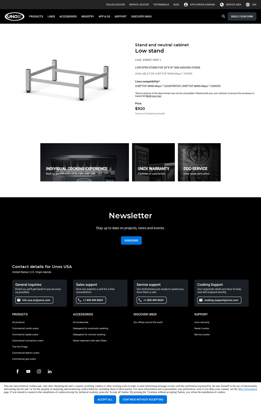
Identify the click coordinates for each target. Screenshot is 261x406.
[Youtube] (28, 371)
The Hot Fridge (20, 346)
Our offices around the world (148, 322)
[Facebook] (17, 371)
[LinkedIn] (49, 371)
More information (247, 389)
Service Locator (202, 334)
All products (18, 322)
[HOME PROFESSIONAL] (16, 16)
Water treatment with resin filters (90, 340)
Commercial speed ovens (25, 334)
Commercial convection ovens (27, 340)
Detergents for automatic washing (90, 328)
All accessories (80, 322)
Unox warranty (201, 322)
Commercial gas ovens (24, 359)
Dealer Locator (201, 328)
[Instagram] (39, 371)
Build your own (153, 96)
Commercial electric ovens (25, 353)
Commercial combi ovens (25, 328)
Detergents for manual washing (89, 334)
